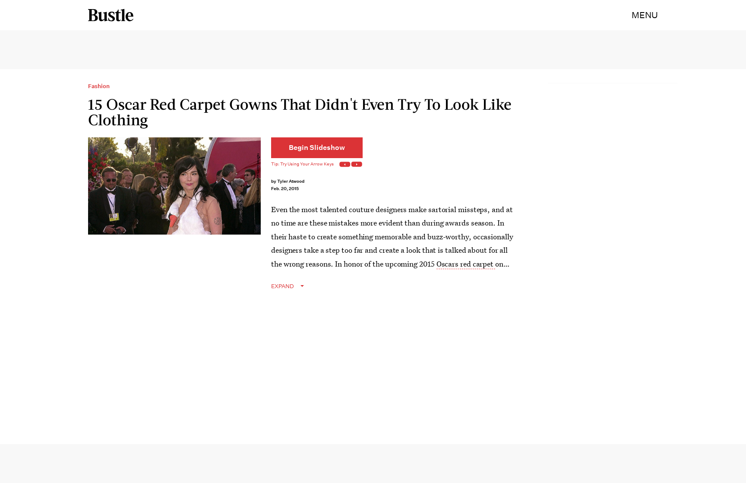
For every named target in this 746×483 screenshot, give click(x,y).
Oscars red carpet (465, 264)
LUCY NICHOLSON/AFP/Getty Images (258, 182)
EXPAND (282, 286)
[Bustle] (110, 15)
